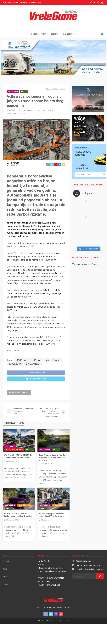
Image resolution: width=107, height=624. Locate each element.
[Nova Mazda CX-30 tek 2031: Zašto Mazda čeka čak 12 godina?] (19, 499)
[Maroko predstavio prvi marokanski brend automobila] (96, 207)
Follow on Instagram (90, 249)
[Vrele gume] (53, 17)
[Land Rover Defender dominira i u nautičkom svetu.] (96, 237)
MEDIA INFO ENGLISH (48, 585)
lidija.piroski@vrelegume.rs (50, 568)
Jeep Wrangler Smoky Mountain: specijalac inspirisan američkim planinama (53, 457)
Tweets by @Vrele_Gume (85, 264)
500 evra (38, 110)
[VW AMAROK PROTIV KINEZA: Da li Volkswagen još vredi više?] (19, 440)
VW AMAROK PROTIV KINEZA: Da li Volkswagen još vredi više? (18, 456)
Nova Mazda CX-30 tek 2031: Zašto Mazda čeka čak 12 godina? (18, 515)
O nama (38, 607)
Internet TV (7, 584)
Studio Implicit (64, 621)
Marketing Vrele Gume (54, 607)
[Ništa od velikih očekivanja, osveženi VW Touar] (81, 207)
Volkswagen (11, 113)
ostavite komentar (20, 392)
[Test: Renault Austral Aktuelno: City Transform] (96, 222)
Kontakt (68, 607)
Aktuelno (13, 92)
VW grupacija (22, 113)
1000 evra (29, 110)
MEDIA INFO (43, 581)
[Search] (102, 34)
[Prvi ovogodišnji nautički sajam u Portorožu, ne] (81, 237)
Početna (35, 34)
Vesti (44, 34)
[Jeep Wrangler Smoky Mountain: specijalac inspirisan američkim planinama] (53, 440)
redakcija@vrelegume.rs (55, 571)
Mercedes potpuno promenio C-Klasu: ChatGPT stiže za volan (53, 515)
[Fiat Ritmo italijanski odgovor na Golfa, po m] (81, 222)
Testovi (6, 561)
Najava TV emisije (14, 449)
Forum (5, 576)
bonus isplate (48, 110)
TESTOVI (54, 34)
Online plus (68, 34)
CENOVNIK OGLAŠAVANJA (50, 578)
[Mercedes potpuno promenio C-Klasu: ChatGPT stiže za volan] (53, 499)
